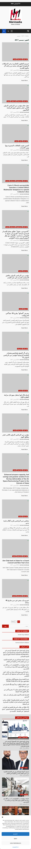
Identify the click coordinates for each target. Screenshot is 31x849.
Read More (24, 80)
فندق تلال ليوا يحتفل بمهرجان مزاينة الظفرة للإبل (15, 383)
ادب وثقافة (25, 309)
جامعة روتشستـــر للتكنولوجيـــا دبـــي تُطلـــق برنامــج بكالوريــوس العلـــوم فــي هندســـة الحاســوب (16, 667)
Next (13, 621)
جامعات (20, 141)
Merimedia (15, 22)
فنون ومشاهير (13, 101)
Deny (15, 838)
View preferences (15, 843)
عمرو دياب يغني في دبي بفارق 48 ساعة (15, 588)
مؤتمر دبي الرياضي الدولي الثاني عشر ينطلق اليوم (15, 422)
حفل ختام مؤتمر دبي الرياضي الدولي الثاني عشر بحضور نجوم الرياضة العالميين (15, 93)
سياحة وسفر (19, 470)
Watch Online (4, 31)
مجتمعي (14, 59)
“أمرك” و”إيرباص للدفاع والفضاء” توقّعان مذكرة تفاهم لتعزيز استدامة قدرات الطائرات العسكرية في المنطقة (16, 702)
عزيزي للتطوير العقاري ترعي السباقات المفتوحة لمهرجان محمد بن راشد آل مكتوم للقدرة (15, 51)
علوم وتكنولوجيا (19, 181)
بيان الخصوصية (15, 847)
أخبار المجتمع (25, 737)
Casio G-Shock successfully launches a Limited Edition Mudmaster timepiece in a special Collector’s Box (15, 173)
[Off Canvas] (28, 31)
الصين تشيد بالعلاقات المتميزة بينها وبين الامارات (15, 133)
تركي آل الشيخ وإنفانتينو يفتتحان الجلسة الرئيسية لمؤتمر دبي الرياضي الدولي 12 (15, 341)
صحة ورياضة (20, 59)
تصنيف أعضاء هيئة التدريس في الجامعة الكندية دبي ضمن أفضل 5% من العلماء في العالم (15, 760)
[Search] (8, 31)
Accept (15, 834)
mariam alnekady (24, 70)
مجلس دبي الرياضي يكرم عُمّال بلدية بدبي (15, 508)
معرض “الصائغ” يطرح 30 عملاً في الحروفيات (15, 301)
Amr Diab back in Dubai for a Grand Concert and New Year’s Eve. (15, 548)
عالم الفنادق (25, 390)
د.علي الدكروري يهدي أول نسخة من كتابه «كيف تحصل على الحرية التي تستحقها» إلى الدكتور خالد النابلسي (15, 674)
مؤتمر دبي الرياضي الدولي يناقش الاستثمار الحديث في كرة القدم (15, 263)
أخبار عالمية (25, 59)
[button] (2, 817)
